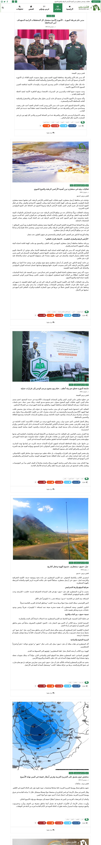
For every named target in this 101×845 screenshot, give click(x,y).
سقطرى (54, 311)
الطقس (77, 819)
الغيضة (67, 122)
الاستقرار (77, 122)
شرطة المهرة (46, 122)
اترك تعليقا (50, 133)
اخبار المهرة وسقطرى (79, 185)
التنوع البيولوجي (80, 311)
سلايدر (52, 122)
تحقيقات (19, 9)
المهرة (62, 122)
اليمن (57, 122)
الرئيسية (69, 9)
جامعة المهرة (71, 478)
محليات (58, 9)
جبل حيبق (81, 682)
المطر (72, 819)
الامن (72, 122)
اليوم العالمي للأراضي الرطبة (64, 311)
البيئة (82, 478)
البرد (82, 819)
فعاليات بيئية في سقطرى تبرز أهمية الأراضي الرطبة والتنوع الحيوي (72, 1)
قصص (31, 9)
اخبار (53, 15)
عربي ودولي (44, 9)
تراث (72, 185)
